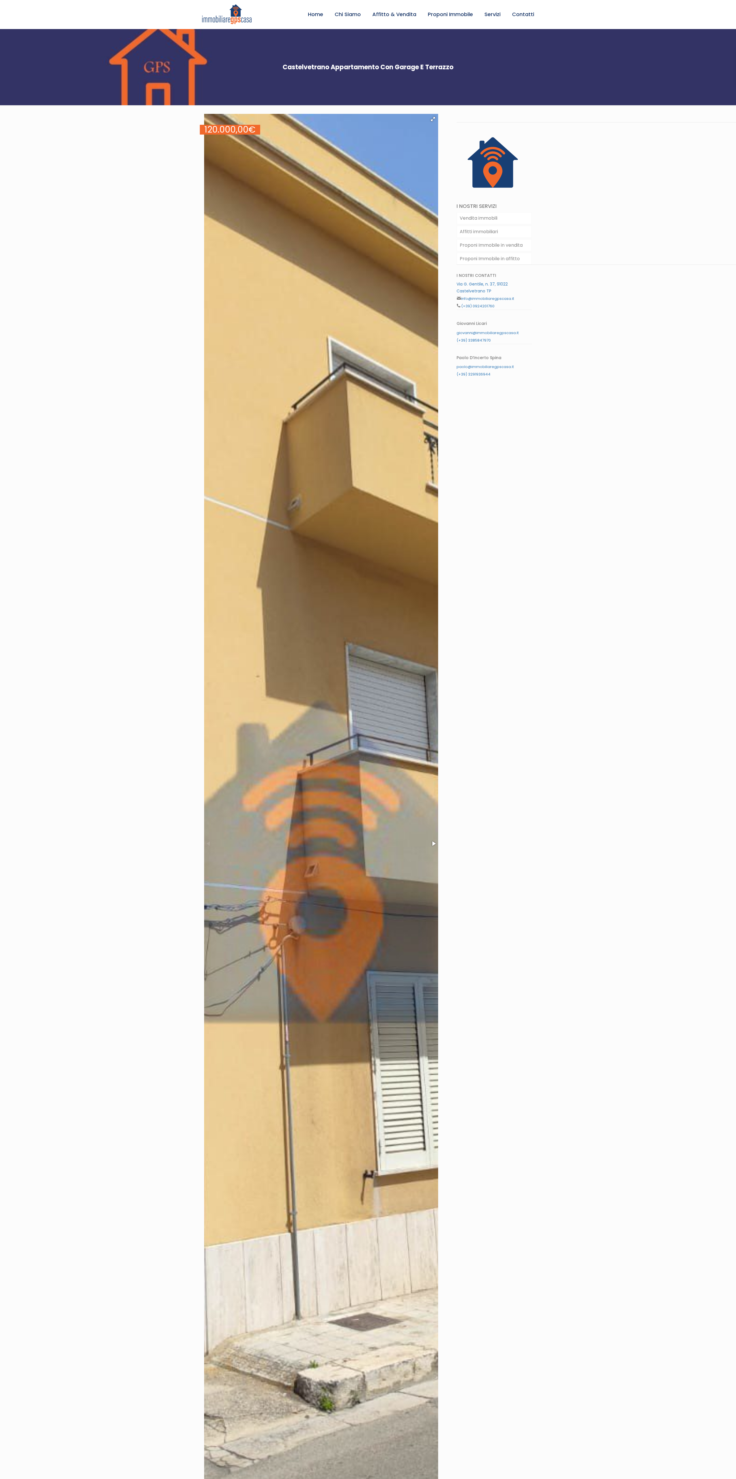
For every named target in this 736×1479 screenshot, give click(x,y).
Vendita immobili (478, 218)
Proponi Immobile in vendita (491, 245)
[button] (433, 119)
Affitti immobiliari (479, 231)
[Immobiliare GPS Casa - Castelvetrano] (227, 14)
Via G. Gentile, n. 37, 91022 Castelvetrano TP (482, 287)
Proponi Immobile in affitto (490, 258)
